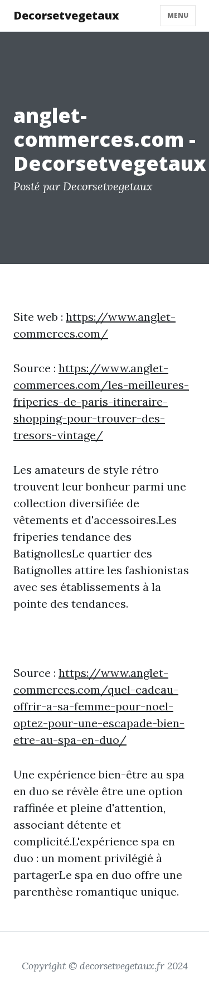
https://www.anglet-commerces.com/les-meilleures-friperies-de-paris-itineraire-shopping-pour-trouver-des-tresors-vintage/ (101, 401)
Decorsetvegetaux (66, 15)
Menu (177, 15)
